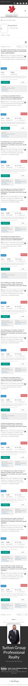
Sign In (3, 1)
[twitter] (20, 3)
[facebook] (17, 3)
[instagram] (26, 3)
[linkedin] (23, 3)
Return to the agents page (8, 20)
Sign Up (8, 1)
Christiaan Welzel (9, 684)
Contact (3, 35)
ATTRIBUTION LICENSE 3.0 (22, 684)
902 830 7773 (4, 464)
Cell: (9, 28)
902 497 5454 (14, 28)
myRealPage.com (14, 681)
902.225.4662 (18, 371)
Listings (8, 35)
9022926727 (4, 182)
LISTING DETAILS (5, 82)
